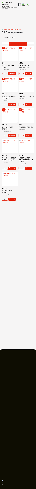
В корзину (12, 73)
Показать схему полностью (18, 44)
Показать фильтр (9, 37)
